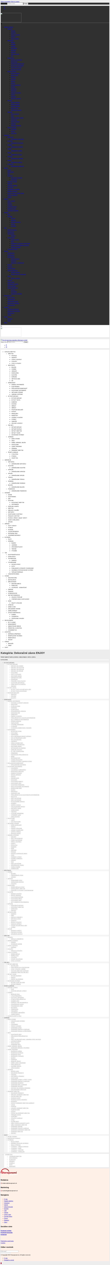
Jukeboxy (14, 741)
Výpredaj (11, 1140)
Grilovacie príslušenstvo (19, 1036)
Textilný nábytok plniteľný (20, 970)
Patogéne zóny (12, 208)
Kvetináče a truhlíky (17, 1076)
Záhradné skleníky (17, 1086)
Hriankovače (15, 778)
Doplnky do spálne (17, 671)
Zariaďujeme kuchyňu (17, 143)
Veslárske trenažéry (18, 1012)
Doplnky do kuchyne (17, 667)
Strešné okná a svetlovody (18, 274)
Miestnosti (10, 40)
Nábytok (10, 29)
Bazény (13, 218)
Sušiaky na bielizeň (17, 830)
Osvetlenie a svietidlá (14, 189)
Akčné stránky (12, 1136)
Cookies (3, 1243)
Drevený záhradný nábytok (20, 1094)
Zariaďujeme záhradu (17, 158)
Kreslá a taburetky (17, 939)
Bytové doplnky (12, 71)
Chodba (13, 44)
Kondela (12, 1163)
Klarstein (12, 1159)
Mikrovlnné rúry (16, 788)
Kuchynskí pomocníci (17, 785)
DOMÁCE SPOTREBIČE (14, 701)
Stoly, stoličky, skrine (18, 969)
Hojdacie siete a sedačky (19, 1099)
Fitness (13, 131)
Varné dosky (15, 810)
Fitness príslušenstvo (18, 999)
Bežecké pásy (15, 994)
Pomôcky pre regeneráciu (19, 1002)
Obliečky (14, 694)
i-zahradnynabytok (15, 1156)
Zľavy (5, 322)
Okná (9, 276)
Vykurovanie (11, 237)
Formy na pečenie (16, 840)
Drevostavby (11, 257)
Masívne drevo (15, 259)
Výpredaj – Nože (16, 1148)
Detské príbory (16, 984)
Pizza (12, 855)
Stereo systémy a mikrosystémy (21, 761)
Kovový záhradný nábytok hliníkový (22, 1103)
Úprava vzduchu (16, 721)
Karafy (13, 843)
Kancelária (14, 48)
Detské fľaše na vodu (18, 982)
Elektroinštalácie (12, 230)
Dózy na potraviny (17, 838)
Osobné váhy (15, 1001)
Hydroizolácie (11, 268)
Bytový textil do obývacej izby (21, 689)
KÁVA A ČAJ (14, 845)
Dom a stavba (15, 114)
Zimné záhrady (12, 286)
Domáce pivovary (16, 773)
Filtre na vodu (15, 706)
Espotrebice (13, 1158)
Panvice (13, 851)
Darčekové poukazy (14, 1138)
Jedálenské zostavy (17, 882)
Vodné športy (15, 1014)
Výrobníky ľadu (16, 815)
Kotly (12, 241)
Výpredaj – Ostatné (17, 1150)
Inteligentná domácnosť (17, 63)
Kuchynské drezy (16, 898)
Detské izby (14, 965)
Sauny (13, 1022)
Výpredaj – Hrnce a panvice (19, 1146)
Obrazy (13, 81)
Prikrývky (13, 90)
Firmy (9, 320)
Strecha (10, 280)
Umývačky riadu (16, 808)
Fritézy (13, 776)
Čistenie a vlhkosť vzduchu (19, 702)
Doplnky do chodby (17, 666)
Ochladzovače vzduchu (18, 711)
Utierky (13, 94)
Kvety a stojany (16, 674)
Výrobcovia (8, 1154)
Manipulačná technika (14, 311)
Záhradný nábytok (16, 125)
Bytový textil (14, 75)
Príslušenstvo (15, 1064)
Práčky (13, 826)
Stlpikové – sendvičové (17, 262)
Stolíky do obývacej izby (19, 925)
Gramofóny (14, 734)
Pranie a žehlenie (16, 828)
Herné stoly (15, 955)
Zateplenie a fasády (16, 293)
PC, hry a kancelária (17, 751)
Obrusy (13, 83)
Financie (10, 266)
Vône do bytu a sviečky (18, 684)
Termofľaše (15, 868)
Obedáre (13, 850)
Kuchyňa (13, 50)
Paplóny (13, 696)
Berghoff (12, 1166)
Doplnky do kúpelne (17, 669)
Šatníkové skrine (16, 944)
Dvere (9, 170)
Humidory (14, 707)
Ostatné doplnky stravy (19, 991)
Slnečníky (14, 1116)
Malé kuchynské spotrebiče (20, 786)
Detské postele (15, 104)
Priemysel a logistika (13, 303)
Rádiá (12, 756)
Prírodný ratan (16, 1114)
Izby (9, 174)
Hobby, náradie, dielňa (17, 118)
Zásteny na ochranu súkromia (20, 1088)
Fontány (13, 1074)
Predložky (14, 89)
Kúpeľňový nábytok (17, 907)
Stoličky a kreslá (16, 1118)
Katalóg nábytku (8, 27)
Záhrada (10, 112)
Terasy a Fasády (16, 1026)
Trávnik (13, 224)
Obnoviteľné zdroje (13, 301)
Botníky (13, 873)
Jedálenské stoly (16, 880)
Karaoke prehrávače (17, 744)
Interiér (6, 168)
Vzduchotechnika (12, 249)
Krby (12, 915)
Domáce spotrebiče (16, 60)
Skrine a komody (13, 940)
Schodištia (14, 291)
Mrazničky (14, 791)
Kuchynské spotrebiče (17, 65)
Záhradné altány (16, 1027)
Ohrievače (14, 714)
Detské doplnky (15, 102)
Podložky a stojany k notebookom (22, 890)
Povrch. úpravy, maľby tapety (16, 193)
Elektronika (14, 62)
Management (11, 299)
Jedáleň (13, 46)
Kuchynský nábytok (16, 177)
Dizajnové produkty (17, 1073)
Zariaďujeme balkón (16, 162)
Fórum (6, 317)
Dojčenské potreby (16, 110)
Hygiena (10, 205)
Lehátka (13, 1106)
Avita (10, 1164)
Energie (10, 264)
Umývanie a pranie (16, 67)
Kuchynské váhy (16, 783)
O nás (6, 1199)
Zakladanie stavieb (13, 284)
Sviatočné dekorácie (17, 682)
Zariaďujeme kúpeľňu (17, 147)
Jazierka (13, 220)
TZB (5, 228)
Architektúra (11, 253)
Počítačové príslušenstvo (19, 754)
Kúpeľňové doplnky (17, 905)
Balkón (13, 42)
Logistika (6, 307)
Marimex (12, 1161)
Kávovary (14, 780)
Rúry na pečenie (16, 798)
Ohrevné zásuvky (16, 749)
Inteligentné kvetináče (18, 764)
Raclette (14, 796)
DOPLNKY (13, 836)
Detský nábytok (15, 106)
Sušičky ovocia (16, 805)
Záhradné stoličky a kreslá (20, 1128)
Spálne (9, 197)
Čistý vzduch (11, 201)
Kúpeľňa (13, 52)
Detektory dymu (16, 731)
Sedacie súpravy (16, 924)
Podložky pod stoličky (18, 681)
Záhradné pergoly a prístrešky (21, 1031)
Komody (13, 942)
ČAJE (12, 989)
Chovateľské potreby (18, 1021)
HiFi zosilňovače (16, 739)
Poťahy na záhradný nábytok (20, 1113)
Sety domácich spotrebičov (20, 719)
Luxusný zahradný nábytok (19, 1108)
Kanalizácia (11, 232)
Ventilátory (15, 723)
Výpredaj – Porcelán (17, 1151)
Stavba (6, 251)
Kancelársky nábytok (18, 888)
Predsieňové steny (17, 875)
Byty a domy (11, 297)
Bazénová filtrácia (17, 1052)
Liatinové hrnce (16, 1041)
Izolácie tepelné (15, 272)
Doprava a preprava (13, 309)
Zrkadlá (13, 686)
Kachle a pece (15, 239)
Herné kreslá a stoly (18, 887)
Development (8, 295)
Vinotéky (14, 811)
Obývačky (10, 187)
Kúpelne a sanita (12, 181)
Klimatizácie (15, 709)
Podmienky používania (7, 1241)
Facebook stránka (6, 1230)
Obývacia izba (15, 54)
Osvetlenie (14, 119)
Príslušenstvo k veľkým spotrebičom (23, 718)
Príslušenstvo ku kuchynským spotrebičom (25, 795)
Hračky (13, 977)
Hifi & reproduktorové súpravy (21, 736)
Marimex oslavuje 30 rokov (19, 1143)
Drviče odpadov (16, 774)
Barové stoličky (16, 893)
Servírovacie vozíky (17, 865)
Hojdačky (14, 1101)
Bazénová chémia (16, 1051)
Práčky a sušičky (16, 716)
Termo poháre (15, 867)
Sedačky (13, 32)
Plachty (13, 697)
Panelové (13, 261)
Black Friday (15, 1141)
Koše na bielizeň (16, 825)
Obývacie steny (16, 918)
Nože (12, 848)
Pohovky (14, 920)
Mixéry (13, 790)
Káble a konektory (17, 743)
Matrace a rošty (16, 930)
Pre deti (10, 100)
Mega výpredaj (16, 1145)
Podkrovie (10, 164)
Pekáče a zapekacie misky (19, 853)
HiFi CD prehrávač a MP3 (18, 738)
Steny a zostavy (15, 34)
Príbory (13, 860)
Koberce (13, 77)
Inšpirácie (7, 135)
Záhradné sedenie (16, 1126)
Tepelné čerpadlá (15, 247)
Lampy (13, 820)
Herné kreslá (15, 954)
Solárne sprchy (16, 1066)
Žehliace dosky (16, 833)
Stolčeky (14, 957)
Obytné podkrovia (13, 270)
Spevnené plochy (16, 222)
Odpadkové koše (16, 677)
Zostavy (13, 1133)
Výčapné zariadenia (17, 724)
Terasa (9, 152)
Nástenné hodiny (16, 676)
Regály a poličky (16, 922)
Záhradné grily (16, 1044)
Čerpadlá (14, 1059)
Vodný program (15, 121)
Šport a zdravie (12, 127)
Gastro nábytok (16, 1096)
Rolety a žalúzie (15, 278)
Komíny (13, 290)
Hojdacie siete (15, 1098)
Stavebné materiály (13, 210)
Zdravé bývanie (8, 1207)
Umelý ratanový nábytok (19, 1125)
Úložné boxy (15, 1121)
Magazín (10, 318)
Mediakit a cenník (9, 1260)
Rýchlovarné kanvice (18, 801)
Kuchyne (10, 175)
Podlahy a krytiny (12, 191)
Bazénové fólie (16, 1054)
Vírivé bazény (15, 1068)
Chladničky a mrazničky (18, 769)
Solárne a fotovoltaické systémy (20, 245)
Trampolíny (14, 1009)
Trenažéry (14, 1011)
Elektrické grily (16, 1034)
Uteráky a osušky (16, 92)
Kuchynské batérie (17, 897)
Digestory (14, 704)
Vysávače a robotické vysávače (21, 728)
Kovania (13, 79)
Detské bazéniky (16, 975)
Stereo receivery (17, 759)
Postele (13, 31)
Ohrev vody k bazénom (18, 1063)
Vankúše (13, 96)
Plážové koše (15, 1109)
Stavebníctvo (11, 305)
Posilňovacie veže (17, 1006)
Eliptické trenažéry (17, 997)
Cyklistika (13, 129)
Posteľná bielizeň (16, 85)
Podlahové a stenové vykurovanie (20, 243)
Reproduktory (15, 758)
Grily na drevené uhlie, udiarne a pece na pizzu (26, 1039)
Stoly (13, 1119)
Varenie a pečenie (16, 69)
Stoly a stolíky (15, 38)
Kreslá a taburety (17, 917)
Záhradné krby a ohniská (19, 1084)
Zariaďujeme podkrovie (17, 166)
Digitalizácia (11, 255)
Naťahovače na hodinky (18, 748)
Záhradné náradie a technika (20, 1047)
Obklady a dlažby (12, 185)
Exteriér (6, 212)
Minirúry (13, 847)
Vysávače (14, 726)
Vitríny (13, 927)
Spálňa (9, 148)
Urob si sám (11, 282)
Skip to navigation (6, 1)
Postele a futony (16, 932)
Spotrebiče (14, 179)
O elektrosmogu (12, 206)
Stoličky (13, 36)
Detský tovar (14, 108)
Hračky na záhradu (17, 979)
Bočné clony (15, 1071)
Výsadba (13, 226)
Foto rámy (14, 672)
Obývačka (10, 137)
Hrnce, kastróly (16, 841)
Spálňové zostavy (17, 934)
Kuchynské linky (16, 900)
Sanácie (13, 235)
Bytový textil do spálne (19, 691)
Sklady (9, 315)
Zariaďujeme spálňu (16, 150)
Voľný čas (14, 133)
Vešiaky (13, 877)
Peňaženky (14, 679)
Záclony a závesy (16, 98)
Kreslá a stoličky (16, 950)
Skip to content (15, 1)
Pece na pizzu (15, 1042)
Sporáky (13, 803)
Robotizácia (11, 313)
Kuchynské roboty (17, 781)
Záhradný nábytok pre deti (19, 972)
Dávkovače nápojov (17, 771)
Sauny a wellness (12, 195)
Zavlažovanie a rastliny (18, 1089)
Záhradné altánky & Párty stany (21, 1079)
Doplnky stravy (13, 987)
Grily (12, 116)
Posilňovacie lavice (17, 1004)
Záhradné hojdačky (17, 1083)
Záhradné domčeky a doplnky (20, 1029)
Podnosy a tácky (16, 857)
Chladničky (14, 768)
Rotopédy (14, 1007)
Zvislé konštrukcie (13, 288)
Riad (12, 862)
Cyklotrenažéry (16, 996)
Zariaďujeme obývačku (17, 139)
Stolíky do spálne (17, 959)
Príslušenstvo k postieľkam (20, 967)
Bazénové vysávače (17, 1056)
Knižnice (13, 914)
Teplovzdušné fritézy (18, 806)
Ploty (9, 214)
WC (12, 56)
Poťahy (13, 87)
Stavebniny (14, 1024)
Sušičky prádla (16, 831)
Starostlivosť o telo (14, 1016)
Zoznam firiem (8, 1216)
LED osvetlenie (16, 821)
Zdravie (6, 199)
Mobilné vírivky (16, 1061)
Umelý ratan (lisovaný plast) (20, 1123)
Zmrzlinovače (15, 816)
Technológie (11, 233)
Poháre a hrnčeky (16, 858)
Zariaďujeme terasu (16, 154)
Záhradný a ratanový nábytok (20, 1130)
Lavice (13, 1104)
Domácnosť (11, 58)
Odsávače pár (15, 713)
